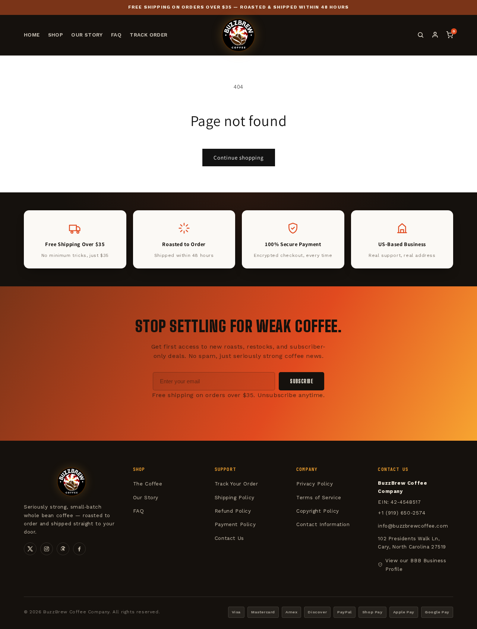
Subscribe (301, 381)
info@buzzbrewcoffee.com (413, 526)
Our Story (87, 35)
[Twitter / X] (30, 548)
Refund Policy (233, 511)
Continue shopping (239, 157)
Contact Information (323, 524)
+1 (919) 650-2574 (401, 513)
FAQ (116, 35)
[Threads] (63, 548)
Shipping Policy (235, 497)
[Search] (420, 34)
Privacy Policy (314, 484)
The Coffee (147, 484)
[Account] (435, 34)
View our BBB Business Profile (415, 564)
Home (32, 35)
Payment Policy (235, 524)
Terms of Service (318, 497)
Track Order (148, 35)
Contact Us (229, 538)
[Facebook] (79, 548)
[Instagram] (46, 548)
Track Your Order (236, 484)
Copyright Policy (317, 511)
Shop (55, 35)
